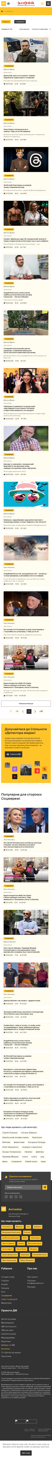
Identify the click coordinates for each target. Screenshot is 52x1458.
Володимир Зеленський (11, 1232)
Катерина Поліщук (36, 1142)
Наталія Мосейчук (40, 1255)
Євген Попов (21, 1249)
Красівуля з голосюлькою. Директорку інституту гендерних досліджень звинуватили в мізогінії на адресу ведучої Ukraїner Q (23, 1071)
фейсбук (40, 1152)
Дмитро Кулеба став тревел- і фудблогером (22, 1001)
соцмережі (16, 1161)
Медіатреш (6, 1303)
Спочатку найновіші (40, 29)
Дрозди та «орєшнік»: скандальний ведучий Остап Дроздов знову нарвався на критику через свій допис (20, 466)
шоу (42, 1156)
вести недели (7, 1249)
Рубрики (6, 22)
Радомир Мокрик (10, 1156)
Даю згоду (26, 1453)
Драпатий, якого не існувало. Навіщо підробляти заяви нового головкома (19, 77)
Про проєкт (32, 1277)
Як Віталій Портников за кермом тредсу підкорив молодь (17, 186)
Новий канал (31, 1161)
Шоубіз (4, 1284)
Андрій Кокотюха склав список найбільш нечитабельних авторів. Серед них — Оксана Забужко (18, 295)
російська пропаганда (10, 1238)
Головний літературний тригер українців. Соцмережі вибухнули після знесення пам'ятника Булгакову (20, 351)
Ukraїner (28, 1152)
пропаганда (35, 1238)
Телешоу (5, 1288)
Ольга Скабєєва (8, 1243)
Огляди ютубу (7, 1277)
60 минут (33, 1249)
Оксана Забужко (29, 1132)
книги (25, 1156)
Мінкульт (19, 1227)
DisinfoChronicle (8, 1334)
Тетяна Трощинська (9, 1255)
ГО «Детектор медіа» (11, 1352)
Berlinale (6, 1142)
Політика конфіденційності (35, 1281)
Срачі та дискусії (9, 1299)
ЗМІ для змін (7, 1330)
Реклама (31, 1287)
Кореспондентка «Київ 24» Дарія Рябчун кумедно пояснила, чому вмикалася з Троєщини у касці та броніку (21, 685)
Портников (25, 1255)
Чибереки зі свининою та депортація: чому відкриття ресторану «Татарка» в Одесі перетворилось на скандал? (19, 408)
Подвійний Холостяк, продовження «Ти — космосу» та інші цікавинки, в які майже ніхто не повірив (25, 575)
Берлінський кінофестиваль (15, 1137)
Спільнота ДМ (15, 754)
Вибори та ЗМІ (8, 1345)
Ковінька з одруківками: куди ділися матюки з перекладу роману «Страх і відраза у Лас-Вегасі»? (25, 521)
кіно (28, 1227)
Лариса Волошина (27, 1260)
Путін (25, 1238)
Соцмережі (20, 22)
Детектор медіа (8, 1319)
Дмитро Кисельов (34, 1243)
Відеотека (6, 1341)
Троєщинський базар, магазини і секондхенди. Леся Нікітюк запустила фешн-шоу (24, 1013)
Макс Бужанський (9, 1260)
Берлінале (37, 1137)
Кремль (21, 1243)
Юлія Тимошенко (10, 1147)
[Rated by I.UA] (20, 1421)
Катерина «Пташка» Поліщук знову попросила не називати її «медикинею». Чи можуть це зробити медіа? (21, 1114)
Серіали (5, 1280)
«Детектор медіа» (13, 1372)
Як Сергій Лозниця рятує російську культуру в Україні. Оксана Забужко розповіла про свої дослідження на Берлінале (23, 845)
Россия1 (27, 1232)
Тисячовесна (7, 1227)
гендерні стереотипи (32, 1147)
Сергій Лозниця (9, 1132)
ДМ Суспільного (8, 1326)
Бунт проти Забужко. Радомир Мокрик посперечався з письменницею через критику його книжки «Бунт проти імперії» (22, 950)
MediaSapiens (7, 1323)
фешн (5, 1161)
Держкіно (37, 1227)
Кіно (3, 1292)
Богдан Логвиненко (11, 1152)
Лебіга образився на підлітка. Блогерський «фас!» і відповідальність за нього (22, 1099)
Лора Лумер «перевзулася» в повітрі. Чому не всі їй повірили (17, 130)
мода (43, 1161)
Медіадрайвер (8, 1337)
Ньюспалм (6, 1356)
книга (34, 1156)
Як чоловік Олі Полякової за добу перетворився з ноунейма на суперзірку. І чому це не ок (24, 631)
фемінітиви (19, 1142)
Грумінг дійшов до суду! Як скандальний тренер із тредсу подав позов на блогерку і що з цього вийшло (26, 240)
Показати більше (26, 703)
